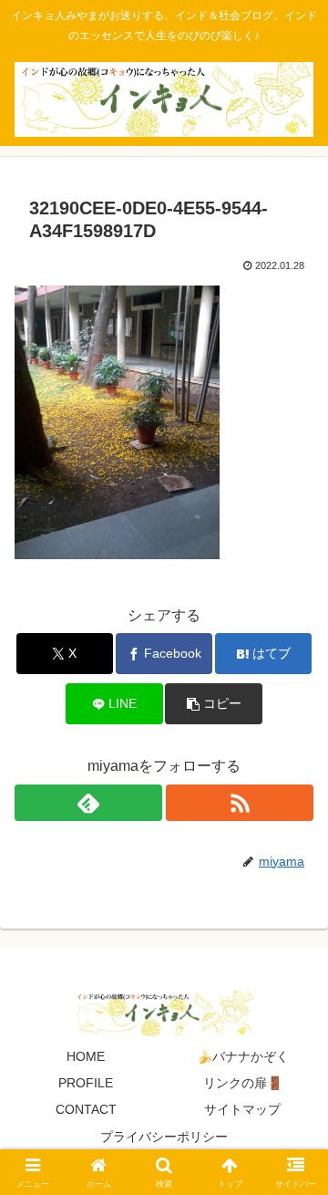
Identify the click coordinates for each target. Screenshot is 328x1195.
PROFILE (85, 1083)
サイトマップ (242, 1109)
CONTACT (86, 1109)
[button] (213, 703)
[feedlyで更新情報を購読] (88, 803)
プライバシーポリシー (164, 1136)
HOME (86, 1056)
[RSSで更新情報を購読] (239, 803)
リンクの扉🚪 (242, 1083)
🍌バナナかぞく (243, 1056)
